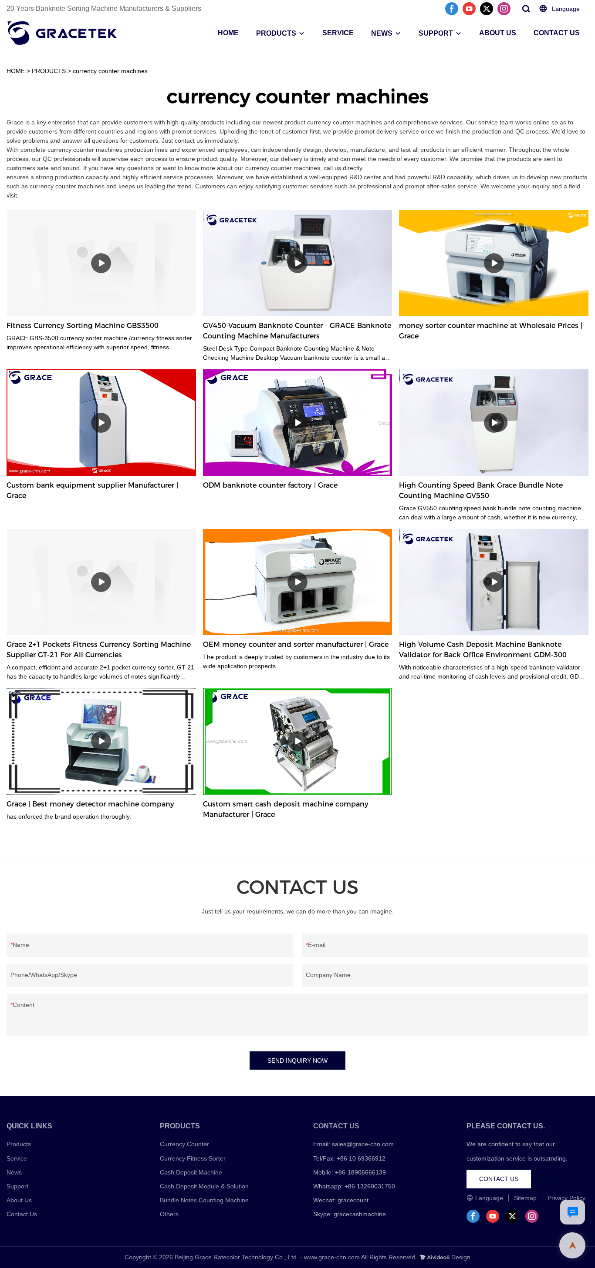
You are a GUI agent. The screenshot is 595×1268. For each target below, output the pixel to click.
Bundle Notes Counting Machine (204, 1200)
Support (17, 1186)
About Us (19, 1200)
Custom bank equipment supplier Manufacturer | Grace (92, 490)
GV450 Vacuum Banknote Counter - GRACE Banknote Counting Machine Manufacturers (297, 330)
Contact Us (22, 1214)
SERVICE (338, 33)
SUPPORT (436, 33)
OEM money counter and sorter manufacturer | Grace (296, 644)
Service (17, 1158)
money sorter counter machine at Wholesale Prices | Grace (490, 330)
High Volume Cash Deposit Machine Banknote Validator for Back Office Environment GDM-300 (483, 649)
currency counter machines (110, 70)
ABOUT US (497, 33)
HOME (228, 33)
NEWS (381, 33)
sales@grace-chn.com (363, 1144)
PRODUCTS (276, 33)
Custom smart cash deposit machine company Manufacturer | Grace (285, 809)
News (14, 1172)
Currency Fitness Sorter (193, 1158)
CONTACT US (557, 33)
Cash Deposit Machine (191, 1172)
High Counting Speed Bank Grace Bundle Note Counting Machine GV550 (481, 490)
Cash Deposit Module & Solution (204, 1186)
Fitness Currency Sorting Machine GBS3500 (83, 325)
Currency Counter (184, 1144)
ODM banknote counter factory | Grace (270, 485)
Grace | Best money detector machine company (90, 804)
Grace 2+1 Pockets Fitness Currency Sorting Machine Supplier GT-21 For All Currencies (99, 649)
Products (19, 1144)
